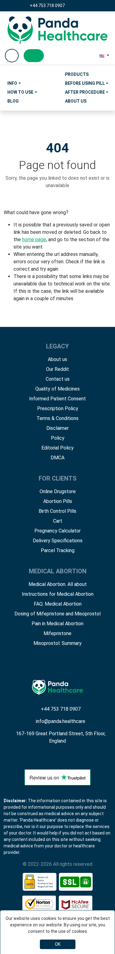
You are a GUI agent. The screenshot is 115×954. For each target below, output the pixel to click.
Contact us (58, 379)
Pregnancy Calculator (57, 531)
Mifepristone (57, 633)
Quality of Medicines (57, 389)
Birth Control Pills (57, 511)
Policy (57, 438)
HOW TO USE (20, 92)
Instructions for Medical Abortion (58, 594)
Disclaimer (57, 428)
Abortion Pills (57, 501)
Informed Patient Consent (57, 399)
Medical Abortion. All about (58, 584)
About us (57, 359)
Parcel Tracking (58, 550)
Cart (57, 521)
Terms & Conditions (57, 418)
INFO (12, 83)
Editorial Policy (57, 448)
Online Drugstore (58, 491)
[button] (104, 55)
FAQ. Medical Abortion (58, 604)
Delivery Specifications (57, 541)
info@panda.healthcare (60, 721)
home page (34, 239)
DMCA (57, 458)
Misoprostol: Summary (57, 643)
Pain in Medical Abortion (57, 623)
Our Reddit (57, 369)
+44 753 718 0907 (47, 5)
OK (57, 944)
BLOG (13, 101)
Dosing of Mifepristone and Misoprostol (57, 614)
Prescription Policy (57, 408)
